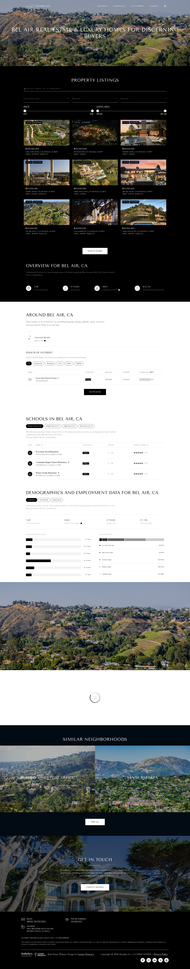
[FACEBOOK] (143, 960)
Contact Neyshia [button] (95, 887)
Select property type (31, 98)
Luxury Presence (86, 954)
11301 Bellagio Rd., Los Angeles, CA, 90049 (48, 465)
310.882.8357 (154, 6)
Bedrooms (124, 98)
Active (61, 363)
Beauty (70, 363)
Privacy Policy (161, 954)
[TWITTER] (160, 960)
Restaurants (39, 363)
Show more (95, 392)
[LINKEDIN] (154, 960)
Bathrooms (76, 98)
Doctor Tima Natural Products (46, 378)
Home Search (119, 6)
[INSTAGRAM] (148, 960)
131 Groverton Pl (42, 381)
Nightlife (80, 363)
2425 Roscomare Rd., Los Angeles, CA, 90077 (49, 454)
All (30, 363)
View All (95, 822)
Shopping (51, 363)
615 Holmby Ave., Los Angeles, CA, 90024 (48, 475)
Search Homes (95, 251)
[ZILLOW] (166, 960)
